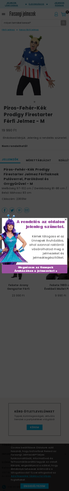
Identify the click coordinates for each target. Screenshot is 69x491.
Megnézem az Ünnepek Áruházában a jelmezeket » (35, 269)
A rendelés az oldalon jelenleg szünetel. (40, 224)
